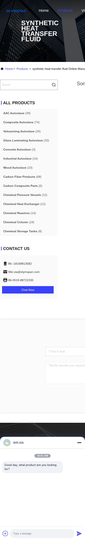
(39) (17, 113)
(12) (25, 195)
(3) (19, 149)
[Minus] (79, 442)
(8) (22, 231)
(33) (26, 140)
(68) (22, 176)
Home (44, 10)
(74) (21, 122)
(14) (20, 158)
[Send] (79, 533)
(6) (22, 185)
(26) (22, 131)
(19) (18, 222)
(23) (18, 167)
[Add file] (5, 533)
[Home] (16, 10)
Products (65, 10)
